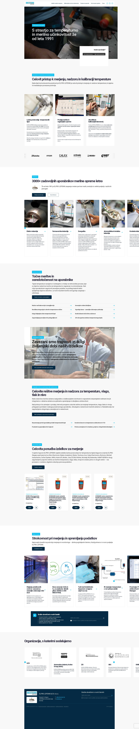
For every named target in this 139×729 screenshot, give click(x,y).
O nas (103, 3)
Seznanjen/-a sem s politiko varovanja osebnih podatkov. (84, 620)
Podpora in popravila (84, 3)
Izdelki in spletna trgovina (56, 3)
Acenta (111, 706)
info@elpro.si (59, 699)
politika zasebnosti (51, 706)
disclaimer (66, 706)
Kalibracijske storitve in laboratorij (71, 3)
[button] (25, 228)
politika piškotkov (59, 706)
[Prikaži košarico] (112, 3)
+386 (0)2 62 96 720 (60, 697)
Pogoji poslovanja (42, 706)
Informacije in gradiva (95, 3)
